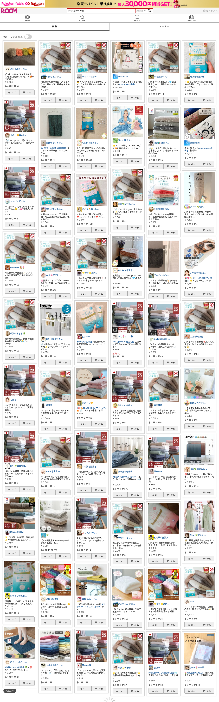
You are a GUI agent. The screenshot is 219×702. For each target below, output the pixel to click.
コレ (12, 92)
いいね (28, 92)
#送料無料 (61, 148)
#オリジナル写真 (48, 148)
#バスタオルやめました (123, 342)
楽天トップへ (210, 10)
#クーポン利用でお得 (202, 278)
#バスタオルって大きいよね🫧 (163, 673)
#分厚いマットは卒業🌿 (16, 667)
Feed (27, 18)
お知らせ (137, 18)
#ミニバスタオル (93, 606)
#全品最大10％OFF (196, 673)
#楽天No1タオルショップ (124, 477)
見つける (82, 18)
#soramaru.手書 (127, 84)
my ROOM (191, 18)
